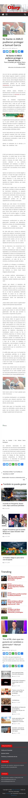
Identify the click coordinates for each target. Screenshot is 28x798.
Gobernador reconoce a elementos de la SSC (13, 478)
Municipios (10, 583)
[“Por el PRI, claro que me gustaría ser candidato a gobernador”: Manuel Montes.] (14, 627)
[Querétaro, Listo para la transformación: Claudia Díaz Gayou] (6, 730)
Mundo (9, 599)
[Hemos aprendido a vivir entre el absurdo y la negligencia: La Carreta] (6, 721)
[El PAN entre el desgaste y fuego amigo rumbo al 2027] (6, 683)
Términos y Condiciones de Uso (9, 756)
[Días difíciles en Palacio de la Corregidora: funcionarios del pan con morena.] (6, 711)
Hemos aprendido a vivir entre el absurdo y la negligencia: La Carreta (18, 720)
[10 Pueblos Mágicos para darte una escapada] (14, 543)
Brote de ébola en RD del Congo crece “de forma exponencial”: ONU (15, 602)
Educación (9, 592)
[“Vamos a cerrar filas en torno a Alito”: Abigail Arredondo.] (6, 692)
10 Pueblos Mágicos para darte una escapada (13, 559)
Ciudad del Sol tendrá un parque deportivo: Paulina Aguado (16, 586)
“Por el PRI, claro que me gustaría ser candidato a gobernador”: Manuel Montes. (13, 643)
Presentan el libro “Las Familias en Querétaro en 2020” (12, 473)
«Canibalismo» (15, 700)
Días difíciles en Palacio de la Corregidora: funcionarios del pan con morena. (18, 709)
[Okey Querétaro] (14, 5)
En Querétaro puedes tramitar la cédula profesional (17, 594)
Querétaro (10, 608)
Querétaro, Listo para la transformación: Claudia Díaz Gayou (18, 729)
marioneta (16, 94)
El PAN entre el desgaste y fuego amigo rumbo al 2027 (18, 682)
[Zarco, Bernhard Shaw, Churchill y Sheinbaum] (6, 674)
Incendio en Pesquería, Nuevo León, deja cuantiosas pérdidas (13, 504)
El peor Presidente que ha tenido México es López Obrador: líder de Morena (14, 531)
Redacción (15, 48)
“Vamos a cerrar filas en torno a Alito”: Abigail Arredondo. (18, 691)
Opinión (5, 35)
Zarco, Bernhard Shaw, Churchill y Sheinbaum (18, 673)
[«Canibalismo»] (6, 701)
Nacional (9, 575)
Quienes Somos (5, 753)
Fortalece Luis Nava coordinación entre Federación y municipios (15, 611)
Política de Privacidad (6, 750)
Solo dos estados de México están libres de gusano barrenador (16, 578)
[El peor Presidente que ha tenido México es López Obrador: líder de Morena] (14, 515)
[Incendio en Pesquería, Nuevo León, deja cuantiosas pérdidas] (14, 489)
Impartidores (6, 85)
